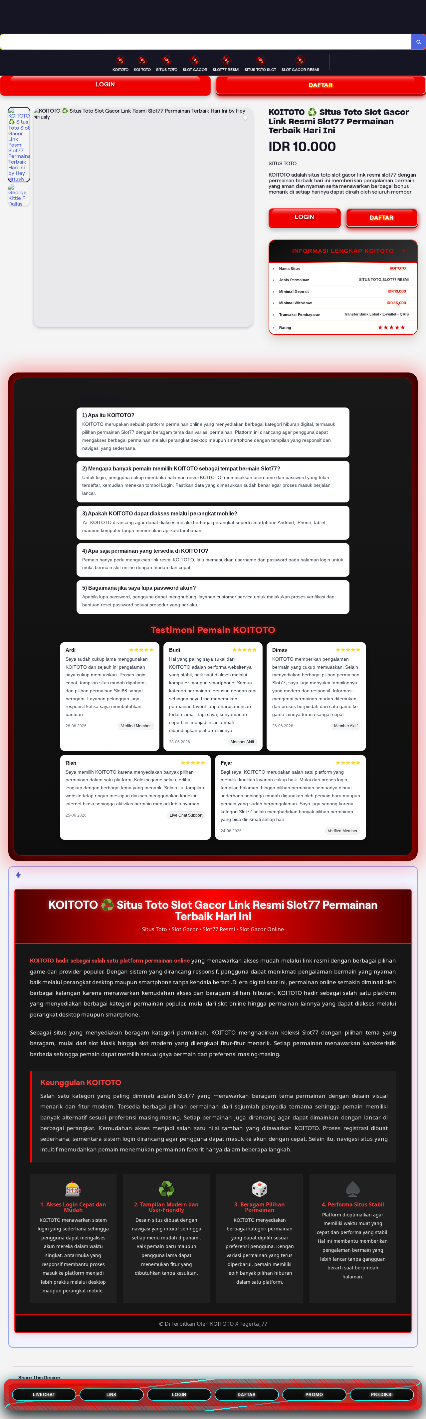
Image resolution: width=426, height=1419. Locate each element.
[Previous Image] (39, 218)
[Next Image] (247, 218)
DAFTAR (382, 217)
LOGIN (105, 84)
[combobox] (206, 41)
